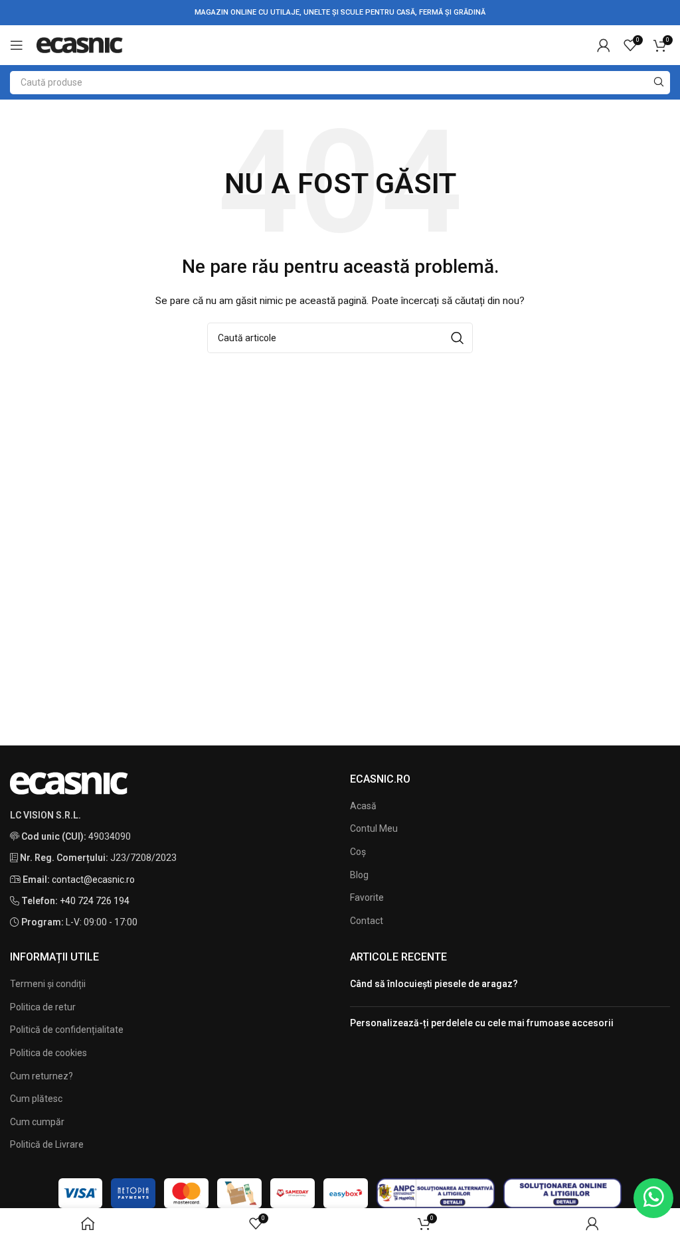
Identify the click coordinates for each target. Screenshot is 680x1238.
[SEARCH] (658, 82)
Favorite (367, 897)
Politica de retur (43, 1007)
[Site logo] (80, 44)
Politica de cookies (48, 1052)
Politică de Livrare (47, 1144)
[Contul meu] (603, 45)
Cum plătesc (36, 1098)
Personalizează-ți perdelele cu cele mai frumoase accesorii (482, 1023)
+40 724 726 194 (94, 900)
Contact (366, 920)
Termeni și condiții (48, 983)
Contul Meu (374, 828)
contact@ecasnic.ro (93, 879)
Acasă (363, 806)
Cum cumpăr (37, 1122)
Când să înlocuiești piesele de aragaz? (434, 983)
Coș (358, 851)
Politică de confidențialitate (67, 1029)
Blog (359, 875)
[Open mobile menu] (16, 45)
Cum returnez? (41, 1076)
